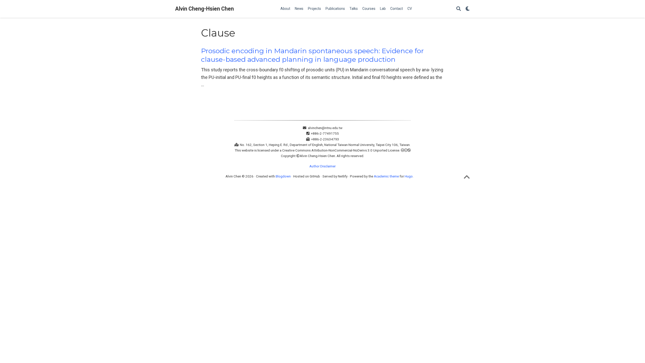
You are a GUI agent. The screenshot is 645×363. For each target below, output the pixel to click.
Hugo (409, 176)
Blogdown (283, 176)
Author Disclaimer (322, 166)
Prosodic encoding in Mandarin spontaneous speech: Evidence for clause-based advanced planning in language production (312, 55)
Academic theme (386, 176)
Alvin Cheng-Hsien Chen (204, 9)
